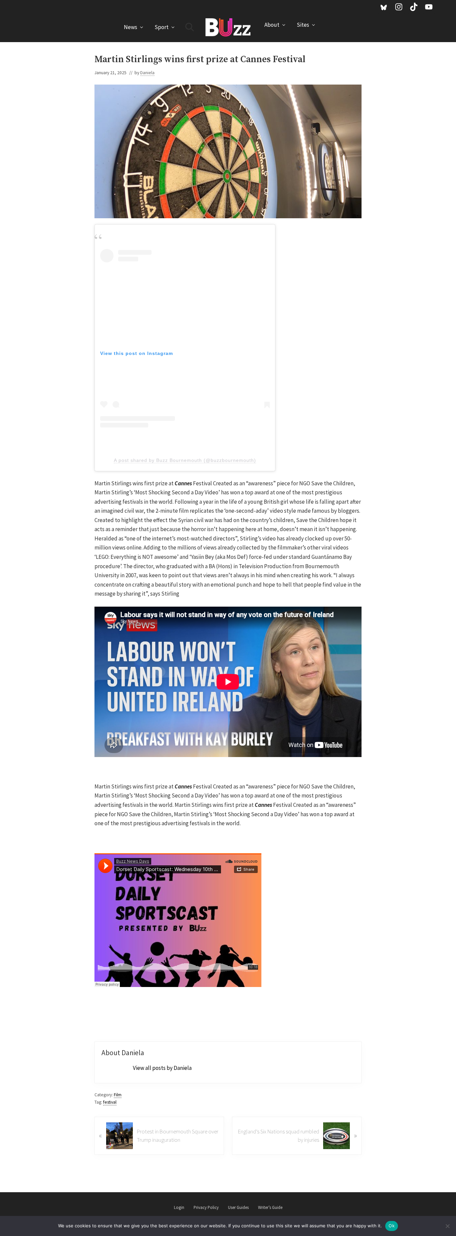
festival (110, 1102)
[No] (447, 1226)
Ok (392, 1225)
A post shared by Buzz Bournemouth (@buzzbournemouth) (185, 460)
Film (118, 1095)
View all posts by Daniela (162, 1068)
